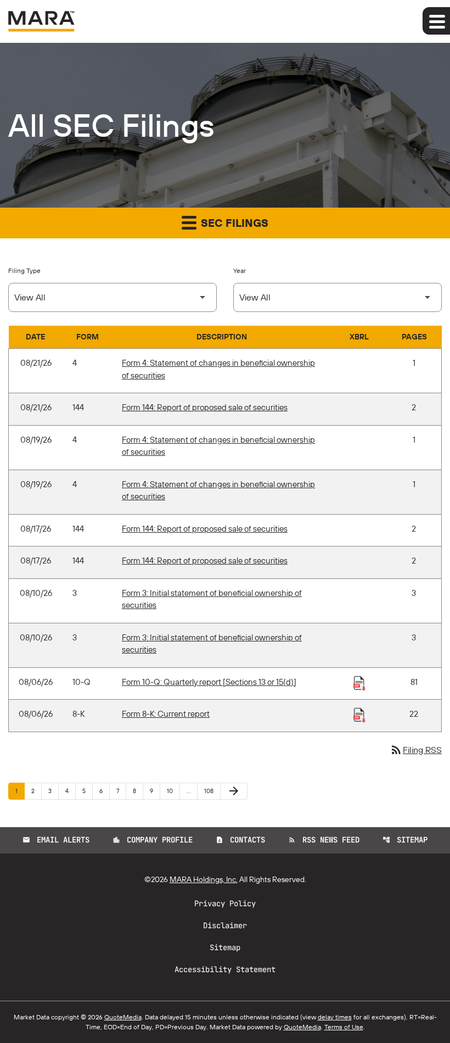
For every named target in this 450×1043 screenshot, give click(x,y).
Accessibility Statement (225, 969)
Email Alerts (55, 840)
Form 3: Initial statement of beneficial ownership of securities (212, 599)
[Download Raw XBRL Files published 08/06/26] (359, 682)
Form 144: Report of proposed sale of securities (205, 407)
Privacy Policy (225, 903)
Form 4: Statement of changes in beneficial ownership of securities (218, 369)
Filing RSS (416, 749)
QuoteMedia (123, 1017)
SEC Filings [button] (233, 223)
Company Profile (153, 840)
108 (210, 791)
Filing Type (24, 270)
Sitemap (405, 840)
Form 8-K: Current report (166, 714)
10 (173, 791)
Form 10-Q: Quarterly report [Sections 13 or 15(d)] (209, 682)
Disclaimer (225, 925)
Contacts (240, 840)
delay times (335, 1017)
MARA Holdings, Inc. (204, 879)
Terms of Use (343, 1027)
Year (239, 270)
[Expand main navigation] (436, 21)
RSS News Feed (323, 840)
